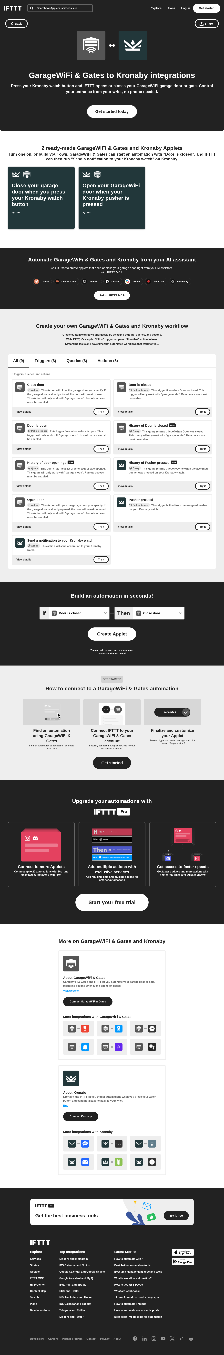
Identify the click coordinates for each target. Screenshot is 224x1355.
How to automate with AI (129, 1259)
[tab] (18, 361)
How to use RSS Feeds (128, 1284)
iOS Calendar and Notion (74, 1265)
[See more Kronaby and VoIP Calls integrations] (78, 1143)
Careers (53, 1338)
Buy (65, 1105)
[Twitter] (172, 1339)
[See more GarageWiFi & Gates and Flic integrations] (112, 1047)
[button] (112, 763)
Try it (101, 411)
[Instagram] (154, 1339)
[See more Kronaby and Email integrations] (78, 1162)
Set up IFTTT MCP (112, 295)
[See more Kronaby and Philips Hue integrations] (112, 1143)
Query (136, 431)
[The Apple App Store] (183, 1253)
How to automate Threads (130, 1303)
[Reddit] (191, 1339)
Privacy (105, 1338)
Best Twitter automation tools (132, 1265)
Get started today (112, 111)
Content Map (38, 1291)
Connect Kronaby (81, 1116)
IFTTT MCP (37, 1278)
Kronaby (132, 75)
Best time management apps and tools (138, 1271)
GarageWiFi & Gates (66, 75)
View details (23, 411)
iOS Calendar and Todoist (75, 1303)
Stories (34, 1265)
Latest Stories (125, 1252)
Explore (156, 8)
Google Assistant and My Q (76, 1278)
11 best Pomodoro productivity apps (137, 1297)
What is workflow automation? (133, 1278)
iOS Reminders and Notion (75, 1297)
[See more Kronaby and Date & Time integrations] (145, 1162)
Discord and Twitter (71, 1316)
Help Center (37, 1284)
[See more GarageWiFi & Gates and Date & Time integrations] (145, 1028)
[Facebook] (135, 1339)
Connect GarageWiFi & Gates (88, 1001)
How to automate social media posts (136, 1310)
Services (35, 1259)
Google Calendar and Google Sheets (82, 1271)
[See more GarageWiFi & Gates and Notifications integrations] (78, 1047)
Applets (35, 1271)
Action (35, 390)
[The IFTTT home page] (12, 8)
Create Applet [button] (112, 633)
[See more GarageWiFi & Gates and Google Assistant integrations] (145, 1047)
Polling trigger (141, 390)
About (117, 1338)
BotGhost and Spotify (72, 1284)
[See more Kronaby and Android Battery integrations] (145, 1143)
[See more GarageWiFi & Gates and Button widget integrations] (78, 1028)
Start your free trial (112, 902)
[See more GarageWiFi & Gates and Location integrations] (112, 1028)
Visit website (71, 990)
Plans (171, 8)
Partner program (72, 1338)
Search (34, 1297)
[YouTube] (163, 1339)
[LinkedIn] (144, 1339)
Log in (185, 8)
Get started (206, 8)
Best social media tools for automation (138, 1316)
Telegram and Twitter (72, 1310)
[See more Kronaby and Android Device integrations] (112, 1162)
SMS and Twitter (69, 1291)
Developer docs (40, 1310)
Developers (37, 1338)
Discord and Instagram (73, 1259)
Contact (91, 1338)
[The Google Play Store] (183, 1262)
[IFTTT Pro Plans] (172, 425)
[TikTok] (182, 1339)
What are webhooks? (127, 1291)
